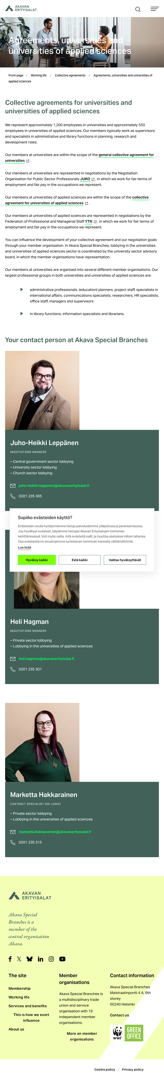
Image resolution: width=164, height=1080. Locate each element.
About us (16, 1029)
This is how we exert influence (31, 1017)
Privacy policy (133, 1069)
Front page (16, 76)
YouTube (62, 959)
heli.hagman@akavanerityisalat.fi (46, 658)
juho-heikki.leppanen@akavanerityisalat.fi (54, 485)
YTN (91, 221)
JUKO (87, 179)
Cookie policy (104, 1069)
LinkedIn (40, 959)
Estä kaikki (80, 560)
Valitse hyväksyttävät (125, 560)
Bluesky (29, 959)
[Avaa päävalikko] (155, 9)
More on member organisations (82, 1036)
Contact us (119, 1015)
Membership (20, 988)
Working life (39, 76)
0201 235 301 (30, 669)
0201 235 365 (30, 496)
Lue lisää (24, 547)
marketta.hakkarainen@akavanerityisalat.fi (55, 831)
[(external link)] (126, 1033)
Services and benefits (28, 1006)
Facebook (10, 959)
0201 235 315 (30, 842)
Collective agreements (70, 76)
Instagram (51, 959)
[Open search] (138, 9)
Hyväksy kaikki (37, 560)
